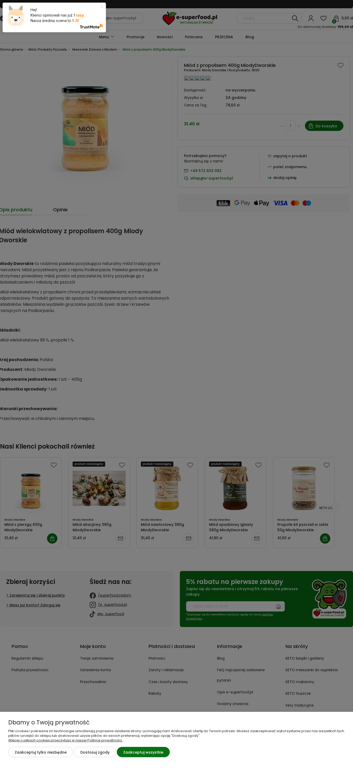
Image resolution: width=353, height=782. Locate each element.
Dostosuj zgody (95, 752)
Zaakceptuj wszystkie (143, 752)
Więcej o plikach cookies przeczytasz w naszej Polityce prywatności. (65, 740)
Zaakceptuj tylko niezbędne (41, 752)
